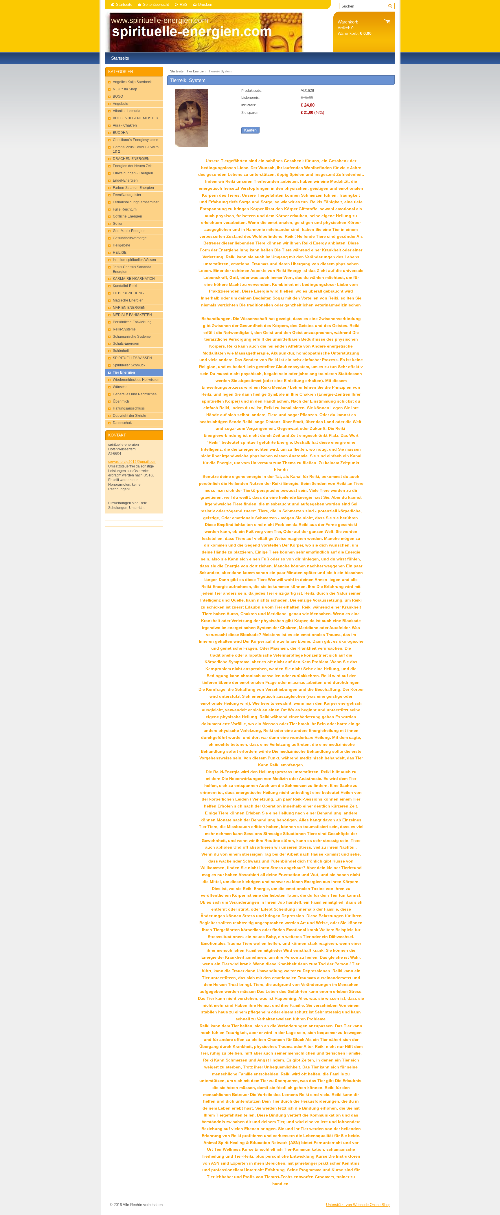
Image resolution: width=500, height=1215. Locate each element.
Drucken (205, 4)
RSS (184, 4)
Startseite (124, 4)
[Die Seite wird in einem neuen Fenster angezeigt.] (191, 146)
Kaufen (250, 130)
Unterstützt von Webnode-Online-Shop (358, 1205)
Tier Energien (196, 71)
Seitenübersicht (156, 4)
